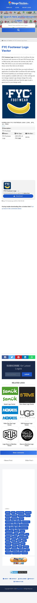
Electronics (16, 525)
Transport (8, 553)
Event (7, 528)
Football (16, 531)
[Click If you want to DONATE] (18, 564)
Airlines (8, 512)
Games (22, 531)
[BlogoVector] (18, 4)
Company (18, 522)
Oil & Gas (8, 543)
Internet (8, 537)
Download (19, 196)
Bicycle (28, 515)
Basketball (21, 515)
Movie (19, 540)
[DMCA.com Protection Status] (18, 573)
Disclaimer (22, 578)
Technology (14, 550)
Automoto (28, 512)
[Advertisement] (18, 159)
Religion (14, 546)
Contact (14, 578)
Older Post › (29, 460)
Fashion (13, 528)
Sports (7, 550)
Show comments (18, 453)
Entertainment (24, 525)
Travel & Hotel (16, 553)
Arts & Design (20, 512)
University (24, 553)
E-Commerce (26, 522)
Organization (16, 543)
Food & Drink (9, 531)
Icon (27, 534)
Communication (10, 522)
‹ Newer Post (8, 460)
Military (8, 540)
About (6, 578)
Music (24, 540)
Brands (8, 518)
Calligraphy (14, 518)
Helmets (22, 534)
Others (23, 543)
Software (25, 546)
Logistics (14, 537)
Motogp (14, 540)
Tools (27, 550)
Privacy (31, 578)
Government (9, 534)
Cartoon (21, 518)
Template (21, 550)
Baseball (14, 515)
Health (16, 534)
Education (8, 525)
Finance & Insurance (22, 528)
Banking (8, 515)
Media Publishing (23, 537)
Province (8, 546)
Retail (19, 546)
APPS (13, 512)
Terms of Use (19, 581)
